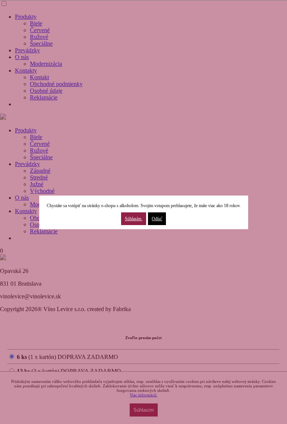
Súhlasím (133, 218)
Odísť (157, 218)
